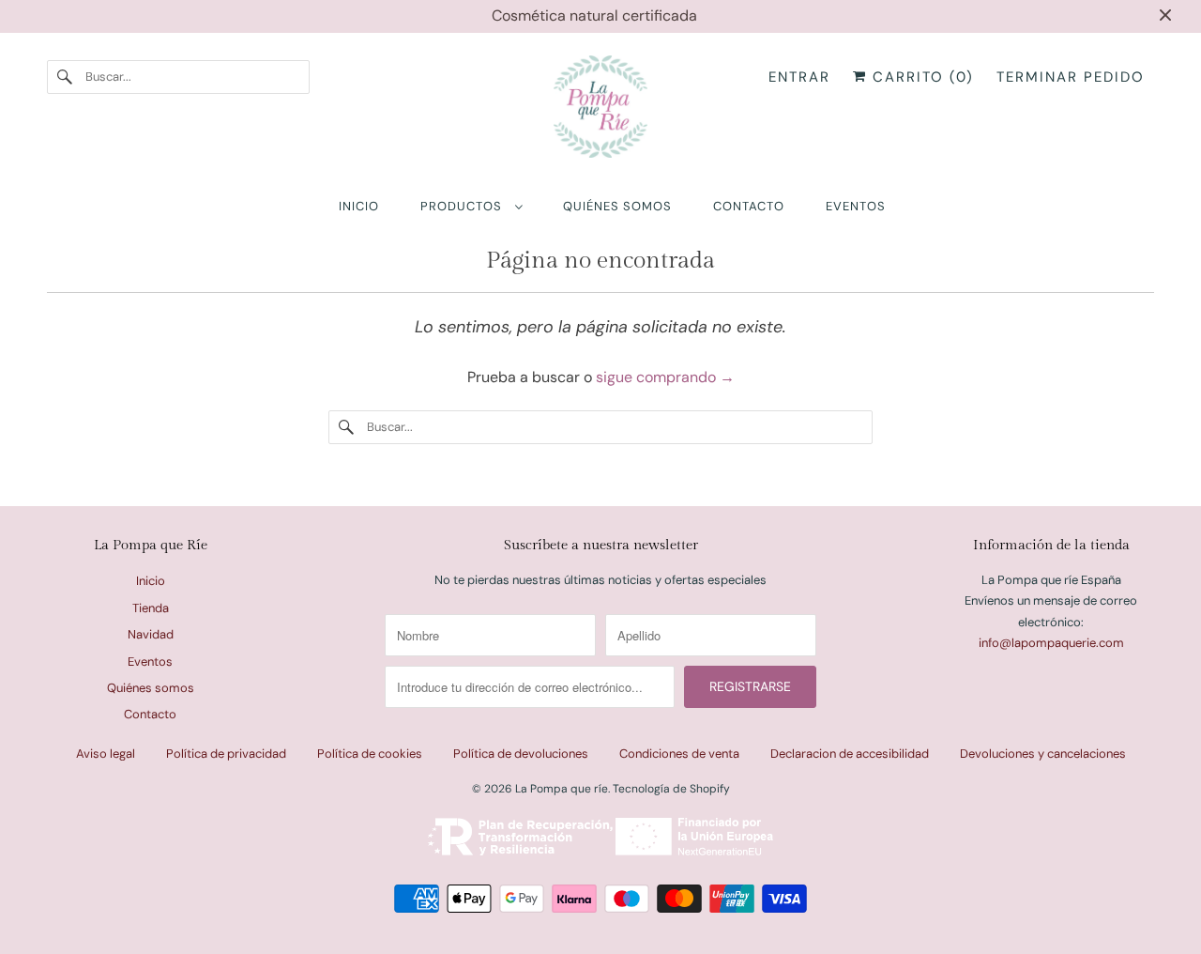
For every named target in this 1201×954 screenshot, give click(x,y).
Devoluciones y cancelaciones (1043, 754)
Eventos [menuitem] (856, 206)
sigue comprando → (665, 377)
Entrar (799, 77)
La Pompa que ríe (561, 788)
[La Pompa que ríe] (600, 110)
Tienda (150, 608)
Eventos (150, 661)
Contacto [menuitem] (748, 206)
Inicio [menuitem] (359, 206)
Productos (463, 206)
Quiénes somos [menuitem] (617, 206)
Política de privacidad (226, 754)
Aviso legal (105, 754)
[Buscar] (65, 77)
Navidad (151, 634)
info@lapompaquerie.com (1051, 643)
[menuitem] (471, 206)
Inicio (150, 581)
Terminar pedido (1070, 77)
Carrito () (920, 77)
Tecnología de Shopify (671, 788)
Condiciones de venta (679, 754)
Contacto (150, 714)
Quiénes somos (150, 688)
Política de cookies (369, 754)
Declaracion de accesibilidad (849, 754)
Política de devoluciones (520, 754)
